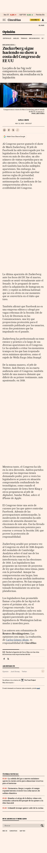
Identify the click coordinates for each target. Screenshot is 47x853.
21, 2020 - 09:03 (23, 123)
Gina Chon (23, 120)
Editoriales (7, 38)
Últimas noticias (10, 774)
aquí (38, 688)
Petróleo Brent (41, 15)
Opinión (9, 32)
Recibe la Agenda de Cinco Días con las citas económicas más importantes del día (21, 653)
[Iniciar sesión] (42, 20)
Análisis (16, 38)
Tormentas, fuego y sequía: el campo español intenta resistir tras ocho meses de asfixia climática (21, 790)
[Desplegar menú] (4, 20)
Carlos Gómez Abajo (17, 639)
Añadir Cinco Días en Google (16, 136)
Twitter (24, 672)
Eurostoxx (13, 831)
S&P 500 (22, 15)
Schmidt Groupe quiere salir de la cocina (25, 808)
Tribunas (24, 38)
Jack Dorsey (15, 672)
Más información (8, 683)
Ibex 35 (6, 15)
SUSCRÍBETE (35, 20)
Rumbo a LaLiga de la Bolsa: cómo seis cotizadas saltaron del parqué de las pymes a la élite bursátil (23, 800)
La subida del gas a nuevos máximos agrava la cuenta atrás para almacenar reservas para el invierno (23, 780)
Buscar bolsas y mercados (15, 819)
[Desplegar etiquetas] (42, 671)
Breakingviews (34, 38)
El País (41, 25)
